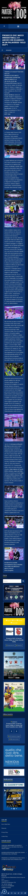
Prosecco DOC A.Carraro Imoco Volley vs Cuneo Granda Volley (14, 640)
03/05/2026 (14, 721)
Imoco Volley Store (5, 824)
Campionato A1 (10, 645)
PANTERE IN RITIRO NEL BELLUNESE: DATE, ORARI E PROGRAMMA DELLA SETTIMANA (13, 853)
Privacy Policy (4, 832)
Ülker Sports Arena (14, 739)
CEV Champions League (14, 736)
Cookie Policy (4, 836)
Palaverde (19, 645)
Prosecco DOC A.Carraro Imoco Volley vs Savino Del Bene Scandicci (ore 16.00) (14, 725)
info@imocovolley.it (6, 887)
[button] (4, 891)
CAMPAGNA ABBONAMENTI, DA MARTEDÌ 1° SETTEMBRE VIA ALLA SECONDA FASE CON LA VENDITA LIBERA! (12, 847)
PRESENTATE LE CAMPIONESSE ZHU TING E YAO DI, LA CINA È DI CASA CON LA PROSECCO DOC (13, 858)
